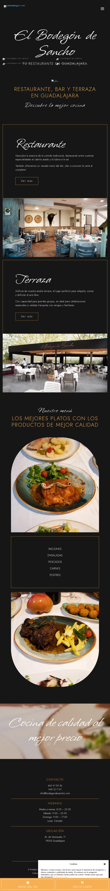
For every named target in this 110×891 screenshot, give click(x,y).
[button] (104, 864)
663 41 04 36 (55, 785)
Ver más (27, 181)
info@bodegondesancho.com (55, 793)
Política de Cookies (61, 877)
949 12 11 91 (55, 789)
